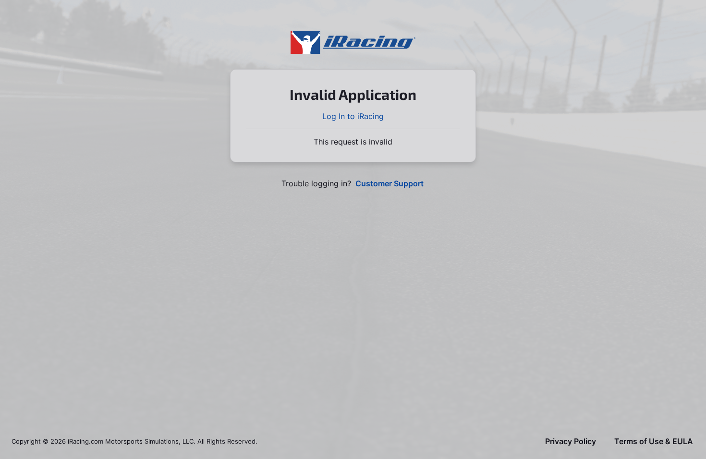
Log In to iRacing (353, 116)
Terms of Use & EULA (653, 441)
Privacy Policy (570, 441)
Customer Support (389, 183)
